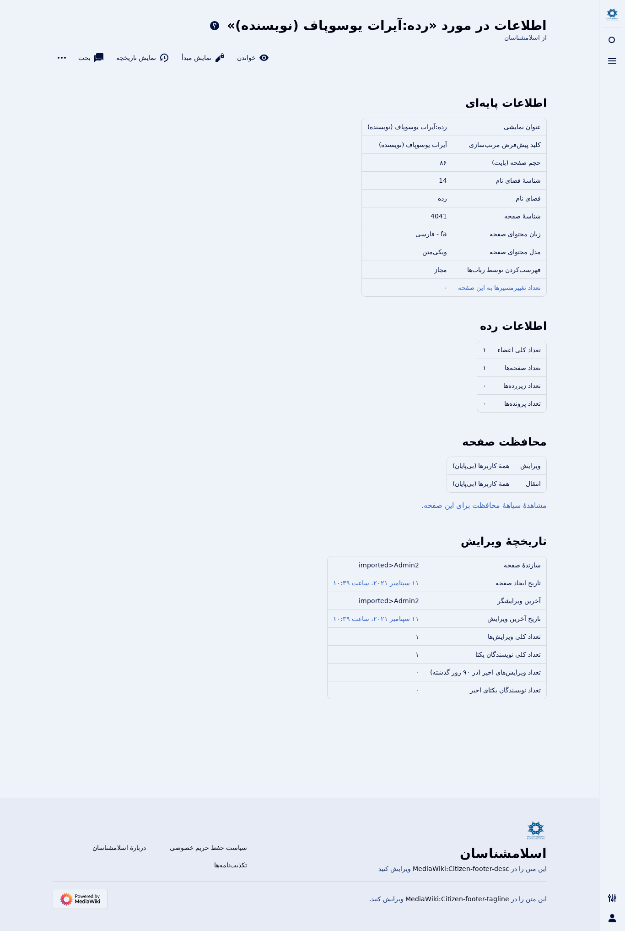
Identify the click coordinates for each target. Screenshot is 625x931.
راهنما (214, 25)
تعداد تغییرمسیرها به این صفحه (499, 287)
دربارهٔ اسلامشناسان (119, 847)
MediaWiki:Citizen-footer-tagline (457, 899)
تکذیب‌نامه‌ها (230, 865)
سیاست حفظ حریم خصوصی (208, 847)
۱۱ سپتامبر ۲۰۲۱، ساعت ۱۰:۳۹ (376, 583)
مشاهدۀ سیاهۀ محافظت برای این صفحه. (484, 505)
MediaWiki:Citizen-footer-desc (461, 868)
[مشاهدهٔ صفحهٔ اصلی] (612, 14)
